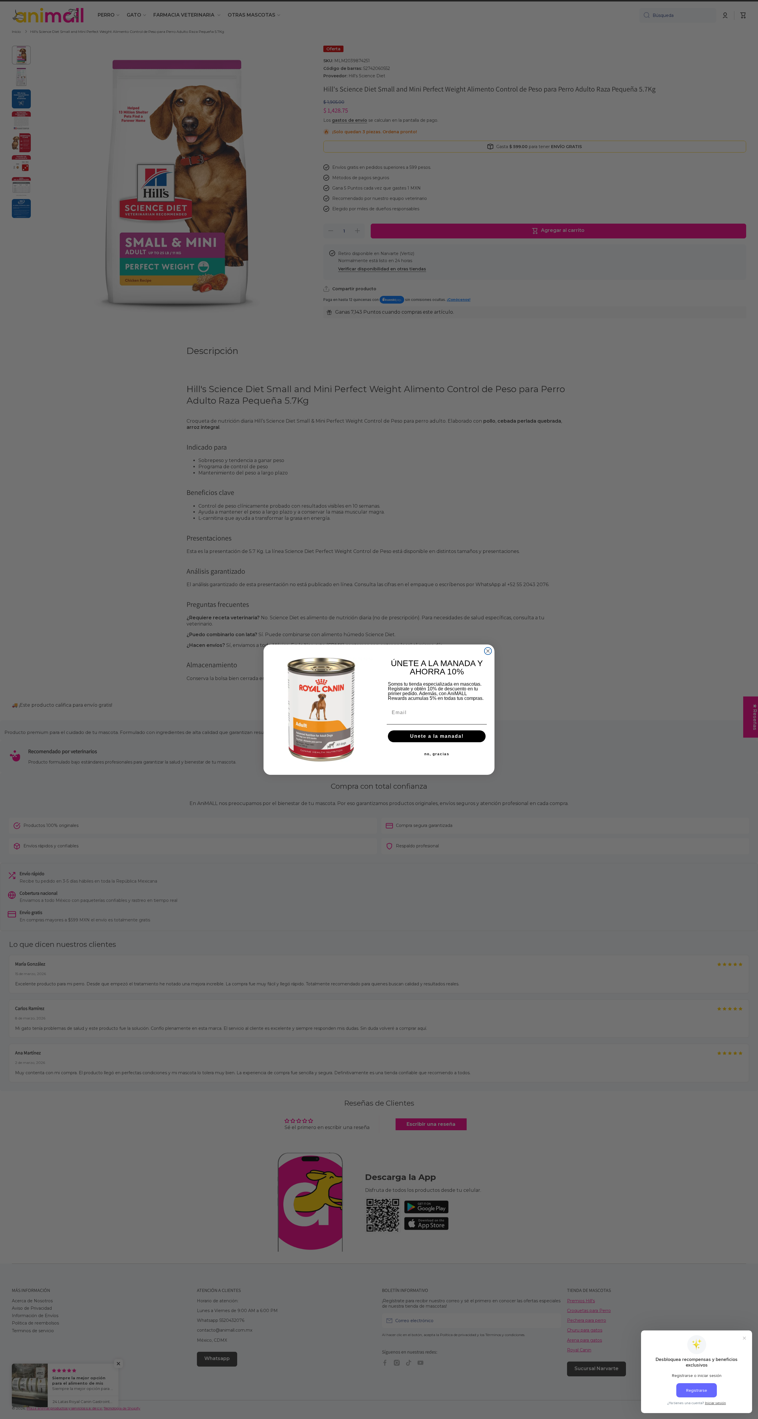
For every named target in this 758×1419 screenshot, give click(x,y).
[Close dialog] (488, 651)
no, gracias (436, 754)
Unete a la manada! (437, 736)
